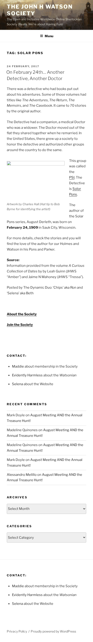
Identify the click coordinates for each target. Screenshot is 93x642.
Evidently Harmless (27, 375)
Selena (17, 384)
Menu (49, 36)
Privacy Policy (17, 631)
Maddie (18, 366)
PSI (71, 177)
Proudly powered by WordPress (53, 631)
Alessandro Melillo (22, 475)
